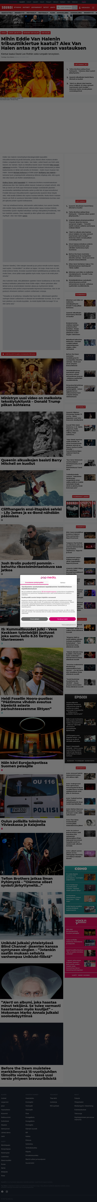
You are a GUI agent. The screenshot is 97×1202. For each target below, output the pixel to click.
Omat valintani (34, 619)
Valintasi (62, 582)
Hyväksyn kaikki (62, 619)
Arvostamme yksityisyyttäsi (34, 582)
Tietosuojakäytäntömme (69, 624)
